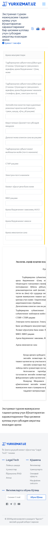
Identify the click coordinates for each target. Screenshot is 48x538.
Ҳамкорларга (36, 469)
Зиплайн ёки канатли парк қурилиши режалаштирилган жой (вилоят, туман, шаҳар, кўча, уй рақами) (23, 108)
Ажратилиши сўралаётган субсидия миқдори (22, 124)
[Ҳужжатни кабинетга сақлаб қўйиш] (32, 28)
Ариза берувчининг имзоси (18, 221)
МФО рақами (11, 198)
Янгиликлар (35, 465)
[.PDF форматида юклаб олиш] (43, 28)
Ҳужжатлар (11, 469)
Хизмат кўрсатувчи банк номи (19, 186)
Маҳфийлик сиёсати (35, 482)
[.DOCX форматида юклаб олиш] (37, 28)
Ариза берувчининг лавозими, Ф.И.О (22, 209)
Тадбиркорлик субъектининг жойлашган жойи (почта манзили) (21, 150)
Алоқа (8, 478)
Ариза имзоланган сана (16, 232)
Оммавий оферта (34, 475)
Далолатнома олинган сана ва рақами (23, 137)
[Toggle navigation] (44, 4)
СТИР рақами (11, 163)
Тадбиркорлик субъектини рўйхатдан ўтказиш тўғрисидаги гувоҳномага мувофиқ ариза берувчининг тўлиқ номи (23, 67)
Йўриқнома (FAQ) (13, 474)
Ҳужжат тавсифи (12, 43)
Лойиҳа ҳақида (13, 465)
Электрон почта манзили (17, 175)
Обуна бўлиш (36, 497)
